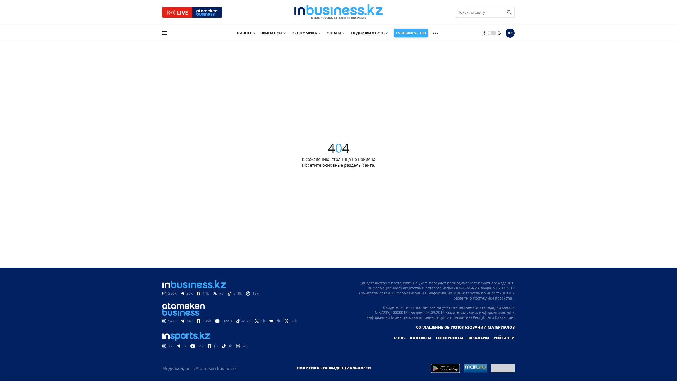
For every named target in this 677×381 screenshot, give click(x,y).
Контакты (420, 337)
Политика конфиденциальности (334, 367)
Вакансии (478, 337)
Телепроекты (449, 337)
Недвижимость (368, 32)
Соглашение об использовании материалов (465, 327)
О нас (400, 337)
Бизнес (244, 32)
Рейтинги (504, 337)
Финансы (272, 32)
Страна (334, 32)
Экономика (304, 32)
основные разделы (342, 165)
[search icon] (509, 12)
